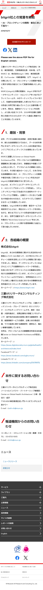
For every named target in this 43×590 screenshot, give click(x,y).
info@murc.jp (15, 440)
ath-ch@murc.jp (16, 408)
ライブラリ (5, 492)
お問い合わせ (6, 528)
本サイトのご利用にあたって (8, 566)
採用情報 (4, 513)
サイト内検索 (6, 518)
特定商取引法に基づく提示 (29, 566)
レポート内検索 (7, 523)
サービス (4, 487)
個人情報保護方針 (5, 572)
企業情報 (4, 503)
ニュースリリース (10, 461)
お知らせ (13, 7)
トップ (4, 7)
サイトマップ (25, 577)
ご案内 (3, 497)
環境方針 (24, 572)
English (4, 533)
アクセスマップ (5, 577)
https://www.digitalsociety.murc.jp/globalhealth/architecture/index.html (21, 347)
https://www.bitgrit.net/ (25, 288)
